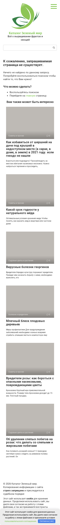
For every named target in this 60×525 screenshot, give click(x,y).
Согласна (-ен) (47, 521)
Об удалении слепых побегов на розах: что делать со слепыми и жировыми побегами (29, 442)
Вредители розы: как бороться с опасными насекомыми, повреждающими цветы (30, 381)
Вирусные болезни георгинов (27, 267)
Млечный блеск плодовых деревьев (25, 322)
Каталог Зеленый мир (25, 33)
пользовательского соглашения (20, 521)
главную (30, 95)
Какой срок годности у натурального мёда (22, 211)
